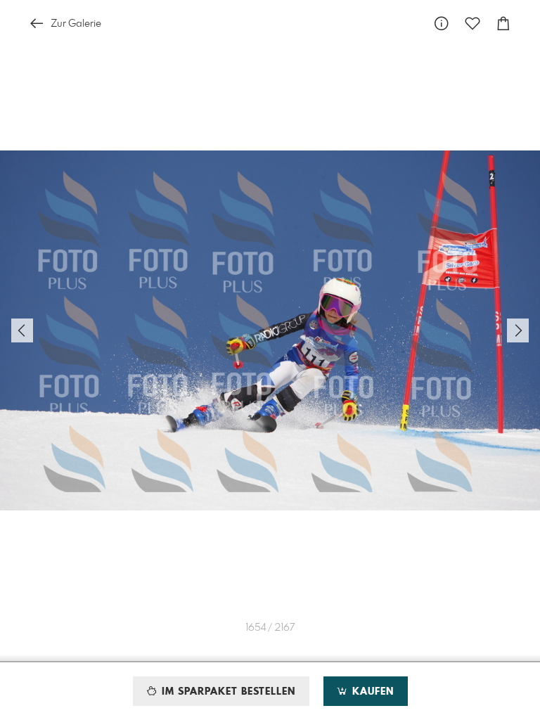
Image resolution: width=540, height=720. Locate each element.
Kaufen (371, 692)
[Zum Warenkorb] (503, 23)
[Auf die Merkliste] (472, 23)
